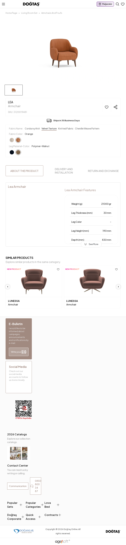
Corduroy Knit (32, 128)
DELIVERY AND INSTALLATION (64, 170)
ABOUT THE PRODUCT (24, 171)
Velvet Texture (49, 128)
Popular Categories (33, 504)
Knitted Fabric (65, 128)
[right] (118, 287)
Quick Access (30, 516)
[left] (7, 287)
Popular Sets (12, 504)
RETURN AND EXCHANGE (103, 171)
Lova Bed (47, 504)
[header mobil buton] (31, 3)
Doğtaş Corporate (14, 516)
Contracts (51, 515)
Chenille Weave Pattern (87, 128)
